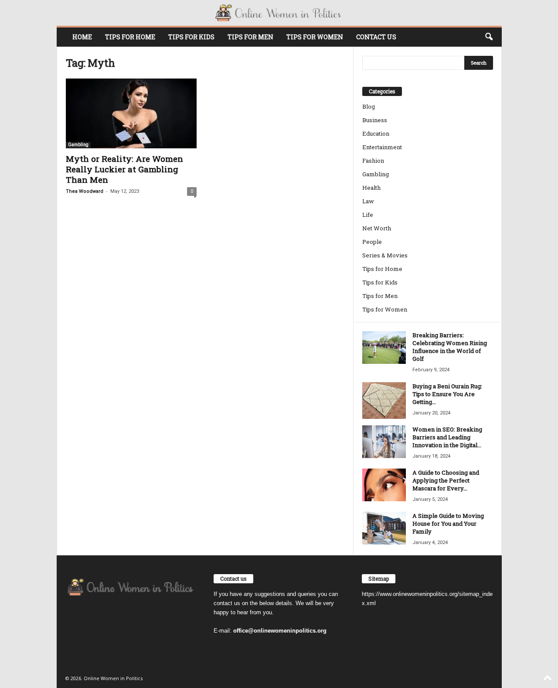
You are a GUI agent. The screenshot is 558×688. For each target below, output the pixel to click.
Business (374, 120)
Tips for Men (250, 37)
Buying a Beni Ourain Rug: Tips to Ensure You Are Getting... (447, 394)
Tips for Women (314, 37)
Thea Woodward (84, 191)
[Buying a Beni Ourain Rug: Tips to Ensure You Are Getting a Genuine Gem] (384, 400)
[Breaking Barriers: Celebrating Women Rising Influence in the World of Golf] (384, 347)
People (372, 242)
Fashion (373, 160)
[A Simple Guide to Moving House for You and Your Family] (384, 528)
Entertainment (382, 147)
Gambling (78, 144)
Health (371, 188)
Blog (368, 106)
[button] (488, 37)
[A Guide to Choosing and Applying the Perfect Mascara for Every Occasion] (384, 485)
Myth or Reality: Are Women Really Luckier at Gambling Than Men (124, 169)
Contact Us (376, 37)
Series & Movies (385, 255)
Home (82, 37)
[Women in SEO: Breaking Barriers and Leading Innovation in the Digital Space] (384, 441)
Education (375, 133)
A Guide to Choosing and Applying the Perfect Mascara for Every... (445, 480)
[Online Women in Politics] (279, 13)
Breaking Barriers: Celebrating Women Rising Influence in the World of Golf (449, 347)
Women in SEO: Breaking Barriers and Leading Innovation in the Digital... (447, 437)
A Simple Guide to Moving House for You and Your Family (448, 523)
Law (368, 201)
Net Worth (376, 228)
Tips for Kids (191, 37)
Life (367, 215)
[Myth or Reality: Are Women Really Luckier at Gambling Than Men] (131, 113)
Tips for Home (130, 37)
